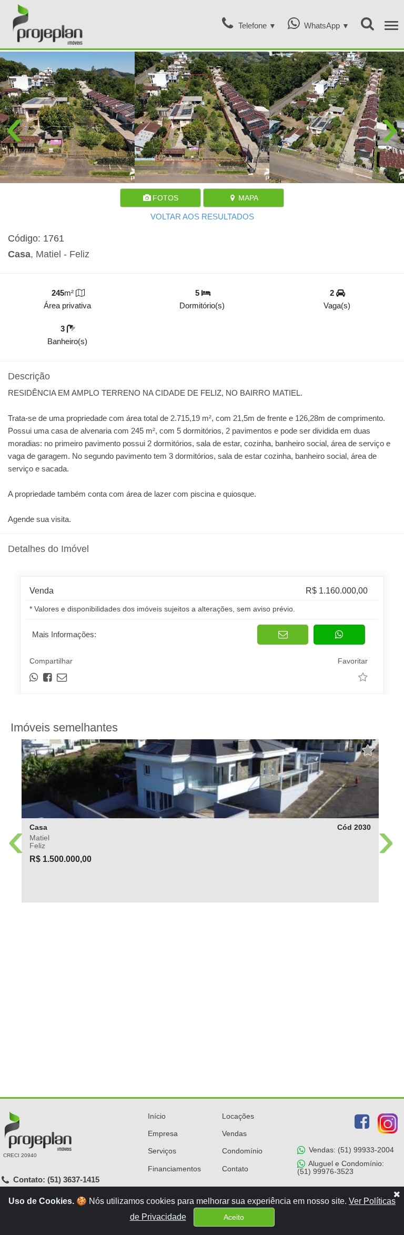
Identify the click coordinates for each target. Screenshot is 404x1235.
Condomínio (242, 1151)
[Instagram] (387, 1123)
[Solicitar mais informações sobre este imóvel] (282, 635)
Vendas (234, 1133)
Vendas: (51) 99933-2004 (350, 1150)
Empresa (163, 1133)
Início (157, 1116)
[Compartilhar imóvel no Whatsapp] (34, 677)
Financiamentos (174, 1168)
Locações (238, 1116)
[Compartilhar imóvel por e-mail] (62, 677)
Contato (235, 1168)
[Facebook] (361, 1121)
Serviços (162, 1151)
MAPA (247, 198)
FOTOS (164, 198)
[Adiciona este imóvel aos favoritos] (368, 750)
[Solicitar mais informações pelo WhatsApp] (339, 635)
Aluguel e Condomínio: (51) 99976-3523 (340, 1167)
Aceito (234, 1217)
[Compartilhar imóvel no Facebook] (48, 677)
